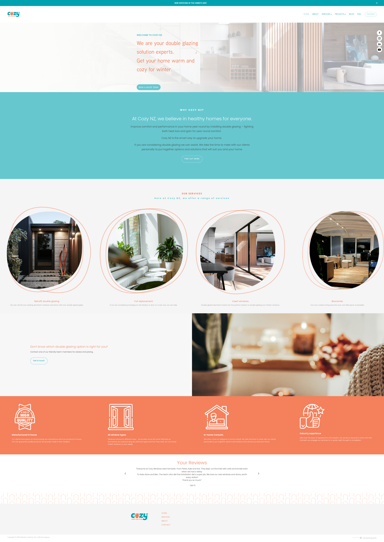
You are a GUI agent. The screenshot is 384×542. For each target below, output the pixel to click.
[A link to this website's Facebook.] (379, 32)
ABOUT (315, 14)
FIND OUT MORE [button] (192, 159)
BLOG (351, 14)
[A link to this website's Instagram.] (379, 38)
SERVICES (326, 14)
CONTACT (165, 525)
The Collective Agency (42, 537)
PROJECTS (340, 14)
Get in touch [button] (39, 360)
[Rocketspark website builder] (365, 538)
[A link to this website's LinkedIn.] (379, 44)
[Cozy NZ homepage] (44, 14)
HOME (306, 14)
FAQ (359, 14)
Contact (371, 14)
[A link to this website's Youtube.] (379, 49)
